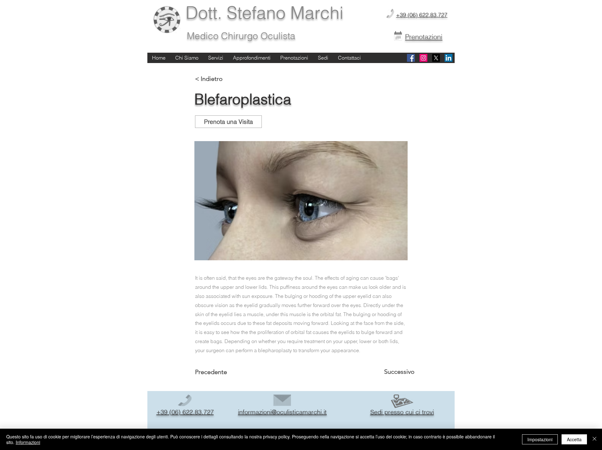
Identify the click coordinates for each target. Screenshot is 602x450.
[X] (436, 58)
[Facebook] (411, 58)
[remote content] (301, 200)
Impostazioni (539, 439)
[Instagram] (423, 58)
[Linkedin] (448, 58)
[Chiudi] (594, 439)
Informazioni (28, 442)
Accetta (574, 439)
